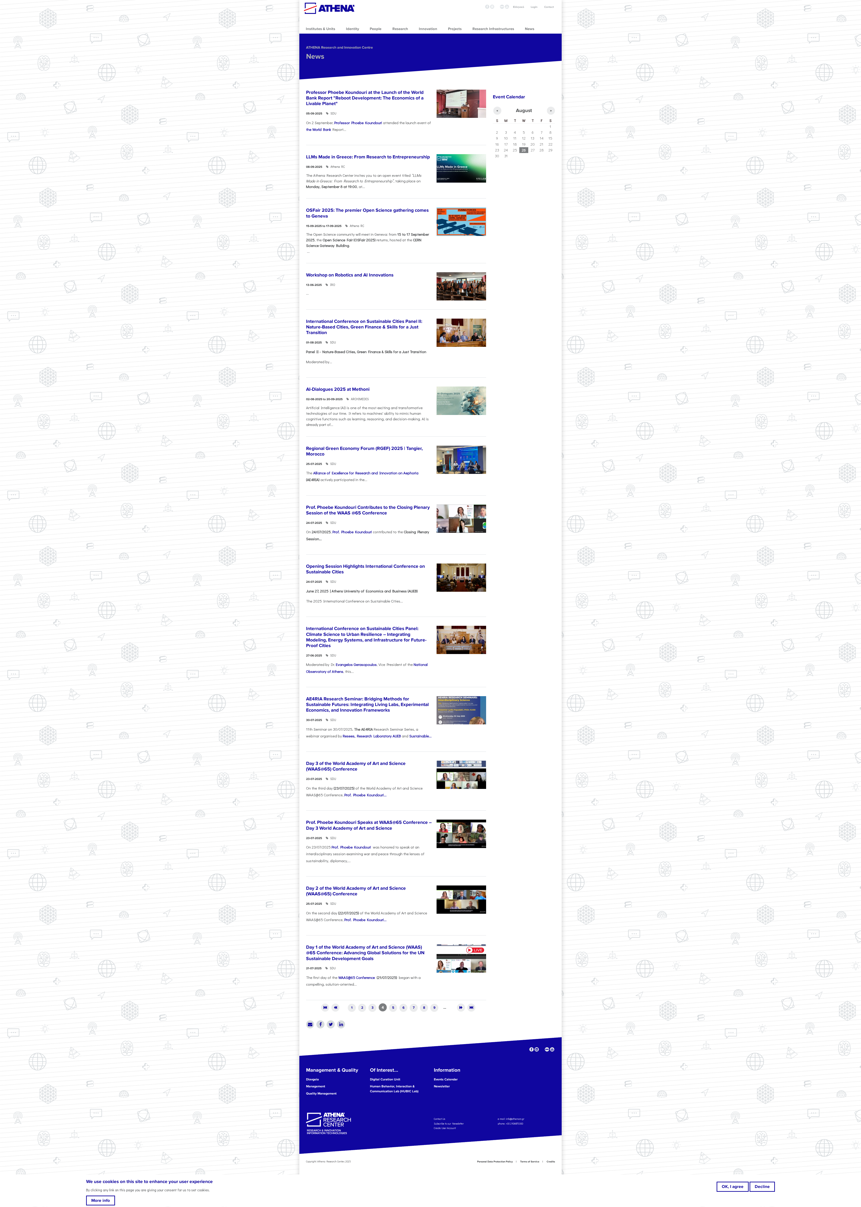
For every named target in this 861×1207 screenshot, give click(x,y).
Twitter (331, 1024)
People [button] (375, 29)
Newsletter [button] (442, 1086)
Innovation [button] (428, 29)
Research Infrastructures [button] (493, 29)
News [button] (529, 29)
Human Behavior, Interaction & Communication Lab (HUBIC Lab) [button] (394, 1088)
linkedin (492, 6)
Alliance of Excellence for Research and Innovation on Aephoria (365, 472)
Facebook (320, 1024)
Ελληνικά (518, 7)
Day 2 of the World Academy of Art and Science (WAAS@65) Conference (356, 891)
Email (310, 1024)
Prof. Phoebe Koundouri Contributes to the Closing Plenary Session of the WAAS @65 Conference (368, 510)
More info (100, 1200)
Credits (551, 1161)
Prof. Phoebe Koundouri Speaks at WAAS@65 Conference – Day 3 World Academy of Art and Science (369, 825)
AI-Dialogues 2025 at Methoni (338, 389)
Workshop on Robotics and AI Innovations (350, 275)
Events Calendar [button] (446, 1079)
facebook (487, 6)
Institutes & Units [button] (320, 29)
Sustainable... (420, 735)
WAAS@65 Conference (357, 977)
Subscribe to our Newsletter (449, 1123)
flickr (502, 6)
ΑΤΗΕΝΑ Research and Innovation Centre (339, 47)
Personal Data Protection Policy (495, 1161)
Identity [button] (352, 29)
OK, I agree (733, 1186)
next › (461, 1008)
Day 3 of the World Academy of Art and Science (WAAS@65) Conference (356, 766)
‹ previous (335, 1008)
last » (471, 1008)
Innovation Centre (329, 8)
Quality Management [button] (321, 1093)
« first (325, 1008)
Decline (762, 1186)
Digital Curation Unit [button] (385, 1079)
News (315, 56)
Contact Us (439, 1119)
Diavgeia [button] (312, 1079)
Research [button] (400, 29)
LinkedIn (341, 1024)
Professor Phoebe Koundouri (358, 122)
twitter (497, 6)
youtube (507, 6)
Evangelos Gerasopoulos (356, 664)
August (524, 111)
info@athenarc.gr (515, 1119)
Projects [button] (455, 29)
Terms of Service (529, 1161)
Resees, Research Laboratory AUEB (372, 735)
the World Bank (318, 129)
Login (534, 7)
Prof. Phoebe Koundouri (352, 531)
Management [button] (315, 1086)
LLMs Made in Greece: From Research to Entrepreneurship (368, 157)
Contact (549, 7)
